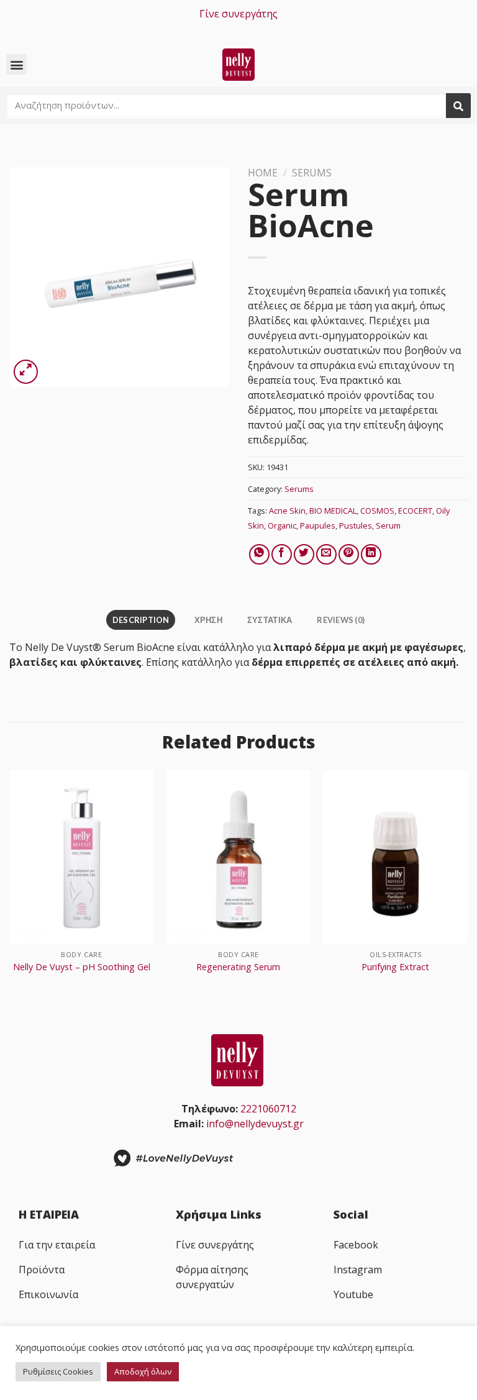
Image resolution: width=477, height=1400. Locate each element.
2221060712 (268, 1109)
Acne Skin (287, 510)
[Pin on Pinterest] (348, 554)
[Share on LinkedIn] (371, 554)
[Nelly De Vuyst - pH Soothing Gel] (81, 856)
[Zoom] (26, 372)
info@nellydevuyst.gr (255, 1123)
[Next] (467, 889)
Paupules (317, 525)
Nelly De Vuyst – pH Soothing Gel (81, 967)
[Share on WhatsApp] (259, 554)
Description (141, 620)
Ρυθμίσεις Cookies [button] (58, 1371)
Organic (282, 525)
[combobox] (226, 105)
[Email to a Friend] (326, 554)
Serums (312, 173)
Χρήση (208, 620)
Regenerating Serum (238, 967)
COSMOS (377, 510)
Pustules (355, 525)
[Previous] (10, 889)
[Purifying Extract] (395, 856)
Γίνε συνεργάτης (238, 13)
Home (263, 173)
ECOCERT (415, 510)
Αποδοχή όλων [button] (142, 1371)
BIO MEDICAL (333, 510)
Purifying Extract (395, 967)
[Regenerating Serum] (238, 856)
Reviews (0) (341, 620)
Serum (388, 525)
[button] (16, 64)
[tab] (140, 620)
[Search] (458, 105)
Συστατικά (269, 620)
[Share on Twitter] (304, 554)
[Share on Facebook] (281, 554)
